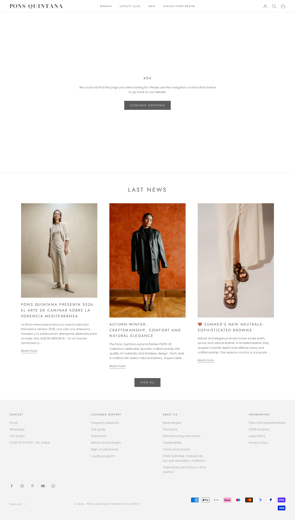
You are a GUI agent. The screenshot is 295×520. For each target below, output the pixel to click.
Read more (29, 351)
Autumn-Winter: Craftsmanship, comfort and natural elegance (145, 330)
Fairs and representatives (267, 423)
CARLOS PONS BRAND (179, 6)
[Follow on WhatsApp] (53, 486)
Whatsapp (17, 429)
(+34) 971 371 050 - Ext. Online (30, 443)
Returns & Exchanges (106, 443)
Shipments (98, 436)
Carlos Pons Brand (176, 449)
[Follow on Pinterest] (33, 486)
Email (13, 423)
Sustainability (172, 443)
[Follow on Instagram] (22, 486)
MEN (152, 6)
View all (147, 382)
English (16, 504)
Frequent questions (105, 423)
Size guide (98, 429)
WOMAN (106, 6)
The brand (170, 429)
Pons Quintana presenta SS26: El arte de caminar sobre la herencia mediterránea (58, 310)
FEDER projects (259, 429)
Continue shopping (147, 105)
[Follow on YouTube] (43, 486)
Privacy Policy (258, 443)
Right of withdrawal (104, 449)
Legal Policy (257, 436)
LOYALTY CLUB (130, 6)
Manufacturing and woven (181, 436)
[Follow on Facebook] (12, 486)
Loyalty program (103, 456)
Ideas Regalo (172, 423)
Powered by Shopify (125, 504)
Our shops (17, 436)
